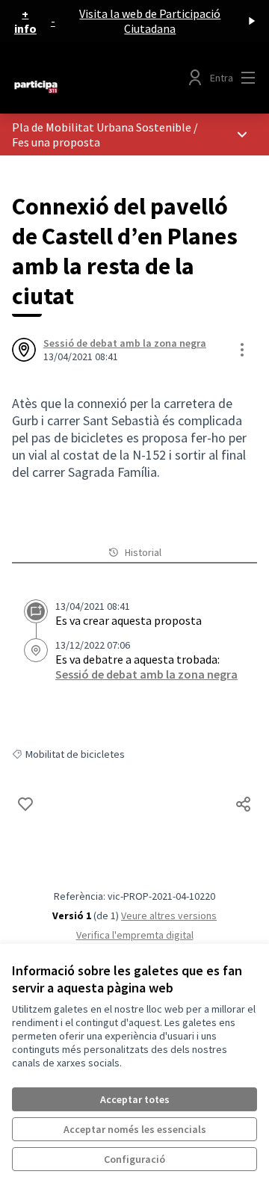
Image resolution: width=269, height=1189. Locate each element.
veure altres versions (169, 915)
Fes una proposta (56, 142)
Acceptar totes (135, 1099)
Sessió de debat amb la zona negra (124, 343)
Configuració (134, 1159)
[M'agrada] (25, 804)
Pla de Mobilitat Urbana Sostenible (101, 127)
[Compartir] (243, 804)
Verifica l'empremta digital (135, 935)
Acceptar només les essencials (135, 1129)
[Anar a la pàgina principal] (102, 87)
